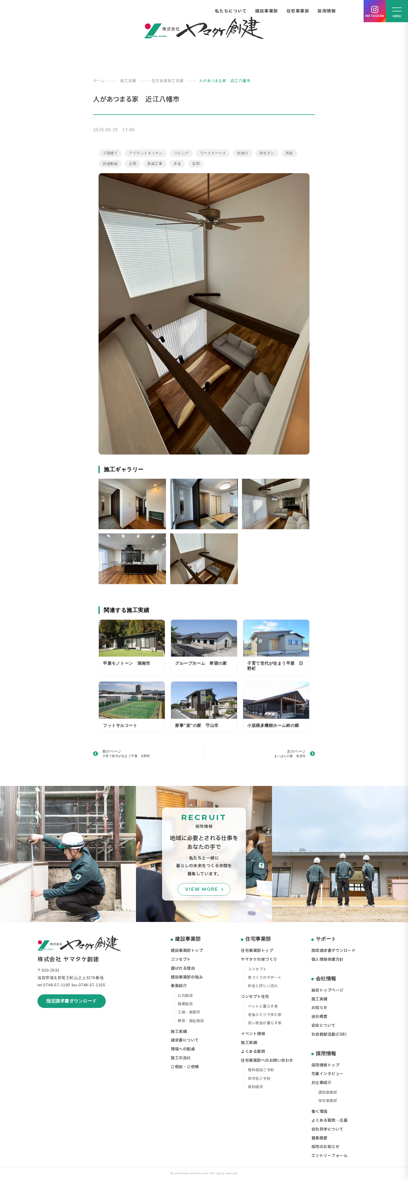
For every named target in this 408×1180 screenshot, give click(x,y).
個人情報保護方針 (327, 959)
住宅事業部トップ (257, 951)
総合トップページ (327, 990)
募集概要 (319, 1138)
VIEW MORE (201, 889)
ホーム (99, 80)
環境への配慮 (183, 1049)
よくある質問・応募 (329, 1120)
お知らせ (319, 1008)
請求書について (185, 1040)
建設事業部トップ (187, 951)
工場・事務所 (189, 1012)
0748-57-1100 (56, 985)
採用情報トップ (325, 1065)
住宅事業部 (297, 11)
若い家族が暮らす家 (265, 1023)
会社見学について (327, 1129)
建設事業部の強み (187, 977)
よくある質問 (253, 1052)
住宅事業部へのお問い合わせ (267, 1060)
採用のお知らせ (325, 1147)
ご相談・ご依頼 (185, 1067)
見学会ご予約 (259, 1078)
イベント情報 (253, 1034)
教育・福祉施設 (191, 1021)
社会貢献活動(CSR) (329, 1034)
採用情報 (327, 11)
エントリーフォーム (329, 1156)
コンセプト (181, 959)
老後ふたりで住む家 (265, 1015)
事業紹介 (179, 986)
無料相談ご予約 (261, 1070)
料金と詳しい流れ (263, 986)
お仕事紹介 (321, 1083)
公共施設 (185, 996)
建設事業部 (266, 11)
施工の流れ (181, 1058)
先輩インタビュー (327, 1074)
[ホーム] (203, 28)
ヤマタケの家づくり (259, 959)
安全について (323, 1025)
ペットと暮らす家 (263, 1006)
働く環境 (319, 1112)
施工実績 (128, 80)
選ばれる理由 (183, 968)
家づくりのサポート (265, 977)
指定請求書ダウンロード (71, 1001)
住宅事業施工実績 (168, 80)
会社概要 (319, 1017)
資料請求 (255, 1087)
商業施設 (185, 1004)
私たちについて (231, 11)
